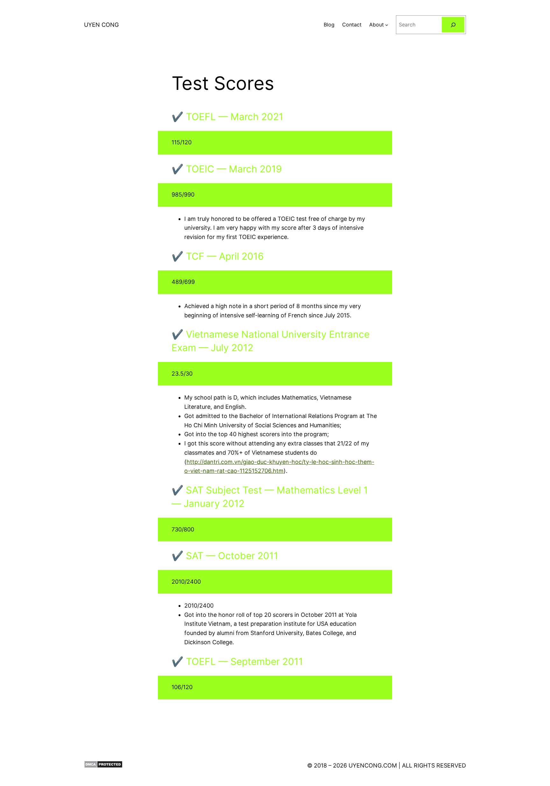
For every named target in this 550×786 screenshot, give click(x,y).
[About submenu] (386, 24)
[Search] (453, 24)
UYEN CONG (101, 24)
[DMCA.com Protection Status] (103, 766)
